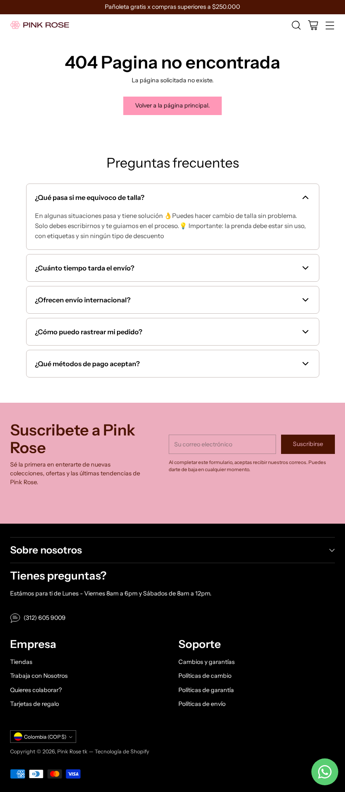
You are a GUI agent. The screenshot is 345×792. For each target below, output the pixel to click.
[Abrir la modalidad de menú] (329, 25)
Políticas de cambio (204, 675)
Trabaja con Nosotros (39, 675)
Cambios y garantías (206, 662)
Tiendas (21, 662)
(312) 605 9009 (45, 618)
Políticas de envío (202, 704)
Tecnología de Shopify (122, 751)
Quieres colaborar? (36, 690)
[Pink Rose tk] (39, 25)
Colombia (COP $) (45, 737)
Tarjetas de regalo (34, 704)
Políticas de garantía (206, 690)
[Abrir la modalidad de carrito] (312, 25)
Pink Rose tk (72, 751)
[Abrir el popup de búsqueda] (296, 25)
